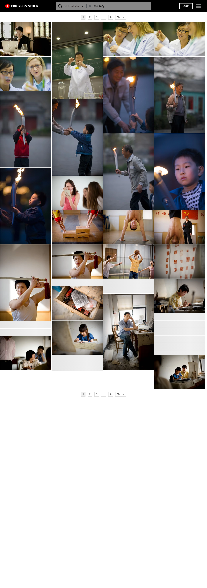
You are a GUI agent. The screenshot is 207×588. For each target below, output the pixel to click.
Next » (120, 17)
